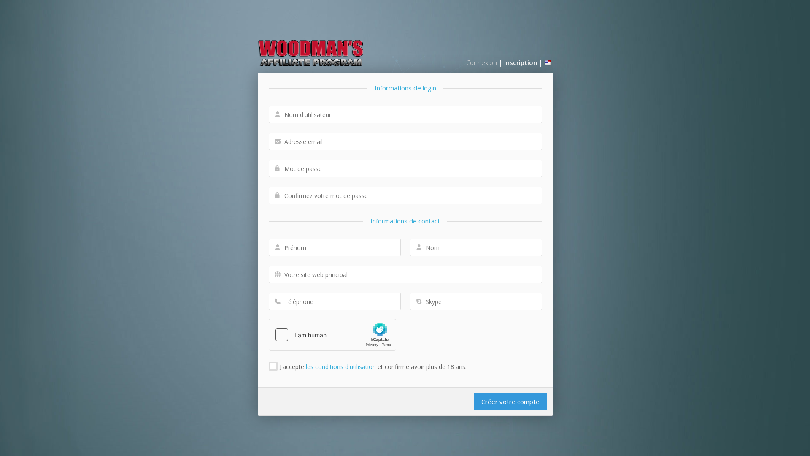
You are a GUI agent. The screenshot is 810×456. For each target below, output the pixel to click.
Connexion (481, 62)
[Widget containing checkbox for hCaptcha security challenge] (332, 335)
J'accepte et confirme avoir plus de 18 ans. (373, 366)
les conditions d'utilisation (341, 367)
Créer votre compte (510, 401)
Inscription (520, 62)
